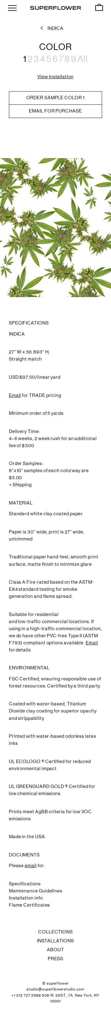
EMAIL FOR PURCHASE (55, 111)
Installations (55, 941)
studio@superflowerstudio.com (55, 989)
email (31, 865)
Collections (55, 932)
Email (15, 395)
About (55, 950)
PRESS (56, 958)
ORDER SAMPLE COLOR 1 (55, 97)
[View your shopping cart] (99, 7)
